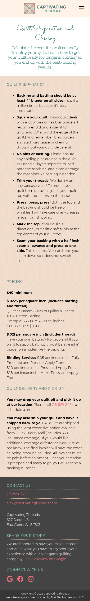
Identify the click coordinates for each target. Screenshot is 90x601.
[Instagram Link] (32, 581)
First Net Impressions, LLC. (67, 597)
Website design (15, 597)
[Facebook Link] (22, 581)
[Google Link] (11, 581)
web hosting (38, 597)
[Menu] (81, 8)
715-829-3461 (62, 405)
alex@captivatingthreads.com (32, 503)
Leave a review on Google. (45, 559)
